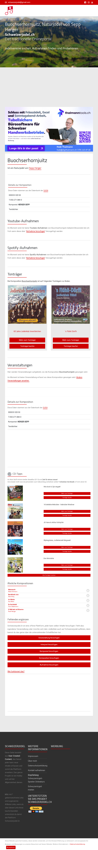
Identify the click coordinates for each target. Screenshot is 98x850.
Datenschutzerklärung (77, 844)
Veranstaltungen (76, 21)
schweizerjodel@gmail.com (19, 2)
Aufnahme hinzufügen (35, 231)
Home (16, 21)
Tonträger (89, 21)
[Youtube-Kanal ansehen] (91, 2)
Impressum (33, 756)
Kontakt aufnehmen (36, 770)
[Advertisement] (49, 87)
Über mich (32, 761)
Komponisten (36, 21)
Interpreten (25, 21)
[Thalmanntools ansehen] (49, 128)
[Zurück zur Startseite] (9, 10)
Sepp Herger (35, 168)
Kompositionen (50, 21)
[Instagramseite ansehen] (88, 2)
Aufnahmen (63, 21)
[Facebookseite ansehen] (85, 2)
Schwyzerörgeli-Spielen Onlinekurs (36, 778)
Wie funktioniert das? (16, 671)
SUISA (46, 190)
